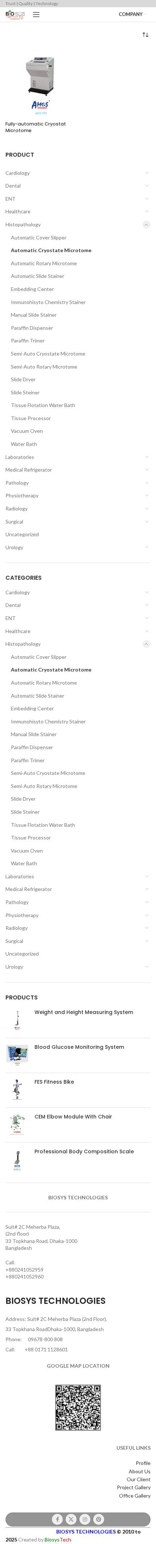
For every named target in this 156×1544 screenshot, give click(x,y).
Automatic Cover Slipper (38, 237)
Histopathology (23, 224)
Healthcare (17, 211)
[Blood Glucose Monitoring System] (17, 1055)
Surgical (14, 521)
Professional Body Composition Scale (84, 1151)
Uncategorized (22, 534)
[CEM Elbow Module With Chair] (17, 1125)
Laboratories (19, 457)
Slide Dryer (23, 379)
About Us (140, 1471)
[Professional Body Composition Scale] (17, 1160)
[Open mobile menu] (36, 14)
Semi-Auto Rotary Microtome (44, 367)
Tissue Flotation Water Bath (43, 405)
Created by (44, 1539)
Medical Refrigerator (28, 470)
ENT (10, 199)
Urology (14, 547)
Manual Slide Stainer (34, 315)
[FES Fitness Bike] (17, 1090)
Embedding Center (32, 289)
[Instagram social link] (84, 1519)
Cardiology (17, 173)
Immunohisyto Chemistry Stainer (48, 302)
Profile (143, 1463)
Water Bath (24, 444)
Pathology (17, 483)
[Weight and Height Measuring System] (17, 1020)
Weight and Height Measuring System (83, 1012)
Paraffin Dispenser (32, 328)
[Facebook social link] (57, 1519)
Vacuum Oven (27, 431)
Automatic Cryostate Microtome (51, 250)
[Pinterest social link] (98, 1519)
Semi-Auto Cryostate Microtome (48, 353)
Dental (13, 185)
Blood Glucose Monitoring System (79, 1047)
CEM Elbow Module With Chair (73, 1116)
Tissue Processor (31, 418)
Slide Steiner (25, 392)
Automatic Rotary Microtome (44, 263)
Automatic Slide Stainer (37, 276)
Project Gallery (134, 1487)
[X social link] (71, 1519)
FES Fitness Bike (54, 1082)
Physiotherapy (21, 495)
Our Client (139, 1479)
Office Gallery (135, 1495)
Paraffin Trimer (28, 340)
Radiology (16, 508)
